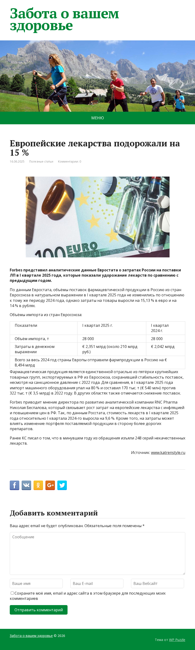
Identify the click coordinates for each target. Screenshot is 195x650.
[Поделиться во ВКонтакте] (26, 485)
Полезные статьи (41, 161)
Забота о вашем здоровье (64, 19)
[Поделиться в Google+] (50, 485)
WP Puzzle (177, 639)
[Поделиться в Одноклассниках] (38, 485)
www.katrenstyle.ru (168, 452)
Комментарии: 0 (69, 161)
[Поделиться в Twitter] (62, 485)
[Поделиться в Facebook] (14, 485)
